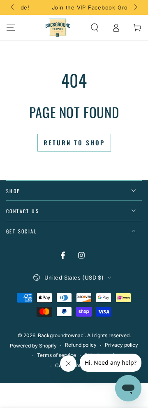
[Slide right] (135, 7)
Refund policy (81, 345)
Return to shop (74, 142)
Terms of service (56, 355)
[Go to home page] (58, 28)
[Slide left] (13, 7)
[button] (94, 28)
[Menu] (10, 28)
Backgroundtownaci (61, 335)
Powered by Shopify (33, 346)
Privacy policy (121, 345)
